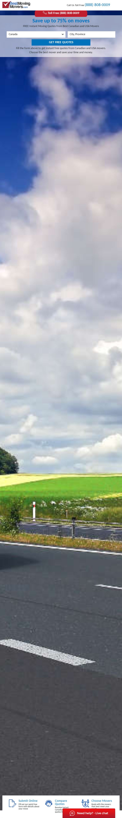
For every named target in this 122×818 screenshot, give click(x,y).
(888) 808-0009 (97, 5)
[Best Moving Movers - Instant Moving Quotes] (16, 4)
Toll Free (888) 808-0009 (63, 13)
